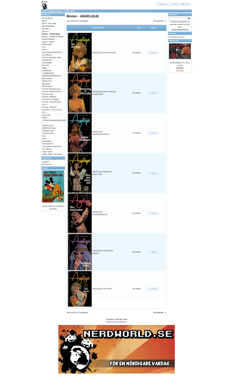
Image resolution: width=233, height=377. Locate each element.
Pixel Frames (47, 86)
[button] (162, 4)
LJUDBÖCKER (48, 73)
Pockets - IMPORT (49, 107)
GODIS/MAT (47, 63)
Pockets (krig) (47, 94)
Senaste (45, 168)
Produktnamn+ (98, 28)
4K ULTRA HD (47, 18)
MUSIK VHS (47, 81)
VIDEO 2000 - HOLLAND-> (52, 154)
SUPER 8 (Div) (48, 126)
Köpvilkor (45, 162)
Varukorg (172, 33)
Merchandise (47, 78)
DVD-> (44, 50)
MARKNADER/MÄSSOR (51, 76)
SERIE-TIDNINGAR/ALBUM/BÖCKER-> (54, 120)
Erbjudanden (173, 41)
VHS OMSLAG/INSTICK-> (52, 146)
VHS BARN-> (47, 141)
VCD (44, 136)
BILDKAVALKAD (48, 26)
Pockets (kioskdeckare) (51, 89)
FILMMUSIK (47, 60)
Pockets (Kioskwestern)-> (52, 91)
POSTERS (46, 115)
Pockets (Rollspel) (49, 97)
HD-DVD (45, 65)
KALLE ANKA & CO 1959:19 (53, 206)
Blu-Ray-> (46, 29)
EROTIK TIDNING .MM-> (52, 57)
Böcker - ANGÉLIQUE (66, 11)
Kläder (44, 68)
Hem (44, 11)
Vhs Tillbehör (47, 149)
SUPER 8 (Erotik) (49, 128)
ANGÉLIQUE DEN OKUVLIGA (104, 53)
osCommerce (121, 322)
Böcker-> (45, 31)
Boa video (123, 319)
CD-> (44, 47)
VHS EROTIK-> (48, 144)
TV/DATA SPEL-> (48, 133)
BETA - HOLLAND (49, 23)
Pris (139, 28)
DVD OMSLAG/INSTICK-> (52, 52)
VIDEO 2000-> (47, 152)
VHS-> (44, 139)
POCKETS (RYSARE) (50, 99)
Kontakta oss (47, 164)
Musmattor (46, 84)
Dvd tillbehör (47, 55)
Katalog (51, 11)
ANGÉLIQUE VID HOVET (102, 289)
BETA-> (45, 21)
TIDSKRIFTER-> (48, 131)
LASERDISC (47, 71)
